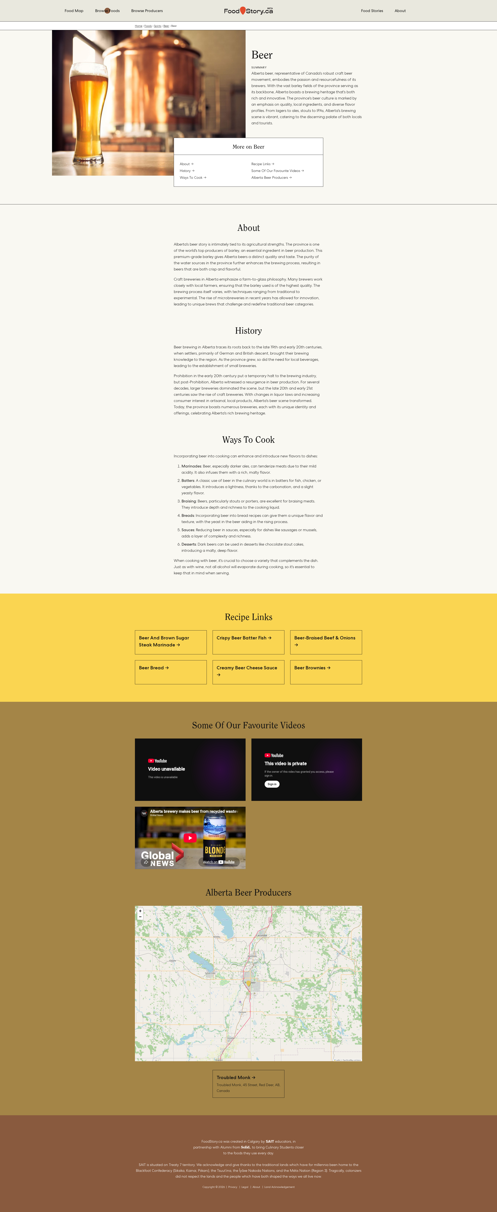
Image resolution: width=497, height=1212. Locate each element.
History (185, 170)
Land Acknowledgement (279, 1187)
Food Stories (372, 10)
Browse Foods (107, 10)
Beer (166, 26)
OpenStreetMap (348, 1060)
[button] (248, 983)
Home (138, 26)
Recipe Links (260, 164)
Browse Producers (147, 10)
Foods (148, 26)
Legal (245, 1187)
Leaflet (337, 1060)
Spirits (157, 26)
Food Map (74, 10)
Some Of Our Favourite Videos (275, 170)
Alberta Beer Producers (269, 177)
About (400, 10)
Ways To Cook (191, 177)
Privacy (232, 1187)
